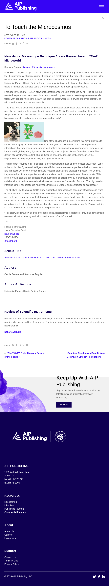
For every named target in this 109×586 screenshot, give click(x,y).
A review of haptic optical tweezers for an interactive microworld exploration (42, 257)
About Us (9, 531)
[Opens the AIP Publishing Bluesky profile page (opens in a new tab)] (94, 577)
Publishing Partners (14, 509)
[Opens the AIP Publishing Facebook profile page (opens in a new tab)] (99, 577)
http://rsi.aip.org (12, 332)
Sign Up (64, 404)
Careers (8, 535)
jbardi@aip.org (11, 234)
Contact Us (10, 557)
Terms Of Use (11, 560)
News (48, 38)
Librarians (9, 505)
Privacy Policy (11, 564)
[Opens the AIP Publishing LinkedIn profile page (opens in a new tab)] (103, 577)
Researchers (10, 502)
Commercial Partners (15, 512)
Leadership (10, 538)
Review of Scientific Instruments (23, 38)
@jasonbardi (10, 241)
